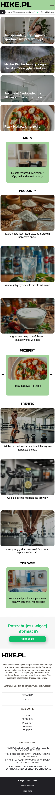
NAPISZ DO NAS (27, 639)
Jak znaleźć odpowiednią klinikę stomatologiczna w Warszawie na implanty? (23, 95)
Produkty (27, 191)
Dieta (27, 137)
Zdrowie (27, 563)
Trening (27, 403)
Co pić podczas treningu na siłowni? (27, 497)
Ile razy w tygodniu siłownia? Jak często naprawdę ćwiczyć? (27, 551)
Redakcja (27, 695)
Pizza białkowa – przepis (36, 12)
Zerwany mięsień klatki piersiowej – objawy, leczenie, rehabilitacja (27, 600)
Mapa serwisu (27, 786)
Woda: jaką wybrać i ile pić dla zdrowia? (27, 285)
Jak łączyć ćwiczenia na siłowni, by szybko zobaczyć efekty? (27, 448)
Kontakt (27, 700)
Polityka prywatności (27, 780)
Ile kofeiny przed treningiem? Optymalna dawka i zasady (27, 175)
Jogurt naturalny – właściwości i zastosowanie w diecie (27, 338)
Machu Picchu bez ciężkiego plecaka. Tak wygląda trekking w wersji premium (26, 66)
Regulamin (27, 791)
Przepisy (27, 350)
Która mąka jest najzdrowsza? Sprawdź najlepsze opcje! (27, 235)
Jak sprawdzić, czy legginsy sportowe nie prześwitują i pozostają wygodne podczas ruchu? (25, 37)
